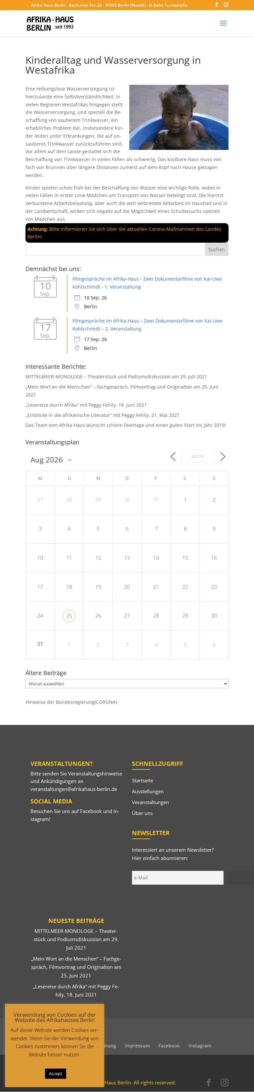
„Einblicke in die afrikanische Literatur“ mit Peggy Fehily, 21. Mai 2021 (102, 415)
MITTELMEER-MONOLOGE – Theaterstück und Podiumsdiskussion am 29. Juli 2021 (116, 376)
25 (69, 616)
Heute (197, 456)
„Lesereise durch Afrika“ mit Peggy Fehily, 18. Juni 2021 (86, 405)
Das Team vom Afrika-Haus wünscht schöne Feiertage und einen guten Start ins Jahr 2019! (125, 425)
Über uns (142, 813)
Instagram (200, 1045)
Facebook (91, 811)
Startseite (142, 780)
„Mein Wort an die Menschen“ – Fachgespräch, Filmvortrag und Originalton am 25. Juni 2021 (76, 967)
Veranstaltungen (150, 802)
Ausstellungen (148, 791)
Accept (55, 1073)
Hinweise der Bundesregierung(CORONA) (71, 702)
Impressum (137, 1045)
